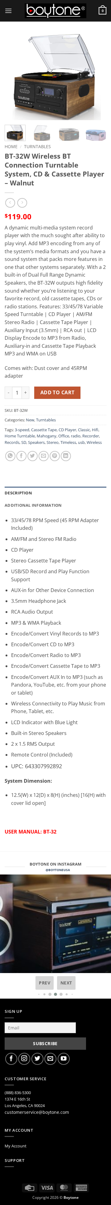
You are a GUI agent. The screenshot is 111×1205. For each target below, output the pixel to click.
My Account (16, 1146)
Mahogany (46, 436)
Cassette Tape (44, 429)
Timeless (68, 442)
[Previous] (14, 77)
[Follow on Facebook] (11, 1059)
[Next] (96, 77)
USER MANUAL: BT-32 (30, 831)
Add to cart (57, 392)
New (30, 420)
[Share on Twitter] (32, 456)
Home (11, 146)
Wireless (94, 442)
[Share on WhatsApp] (10, 456)
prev (44, 983)
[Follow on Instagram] (24, 1059)
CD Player (67, 429)
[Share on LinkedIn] (66, 456)
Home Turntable (20, 436)
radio (75, 436)
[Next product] (10, 203)
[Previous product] (22, 203)
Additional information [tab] (33, 505)
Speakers (36, 442)
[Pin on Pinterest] (55, 456)
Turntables (37, 146)
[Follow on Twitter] (37, 1059)
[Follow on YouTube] (64, 1059)
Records (12, 442)
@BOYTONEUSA (58, 870)
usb (81, 442)
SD (23, 442)
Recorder (90, 436)
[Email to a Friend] (44, 456)
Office (63, 436)
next (66, 983)
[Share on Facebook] (21, 456)
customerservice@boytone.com (37, 1112)
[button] (8, 10)
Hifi (95, 429)
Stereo (53, 442)
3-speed (22, 429)
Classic (84, 429)
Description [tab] (18, 493)
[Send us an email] (50, 1059)
